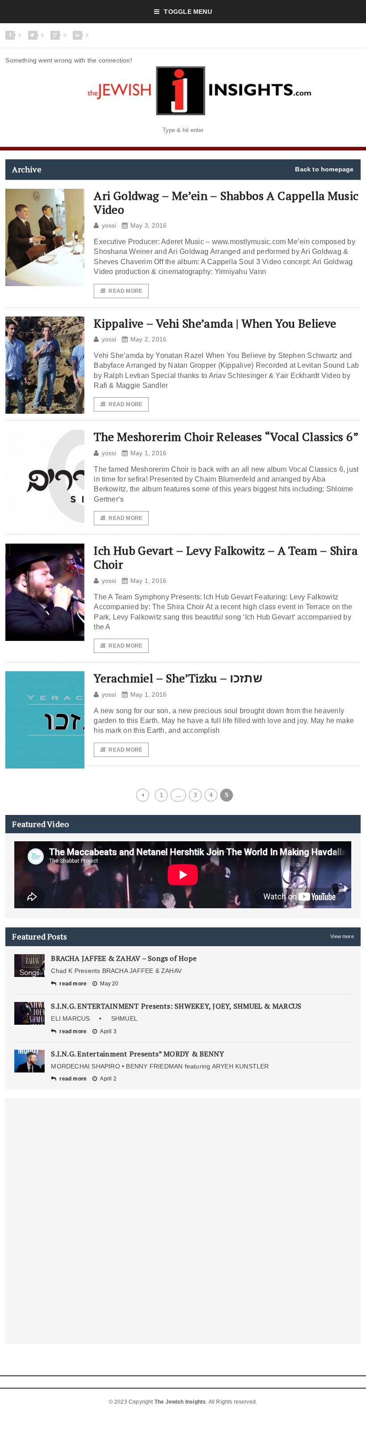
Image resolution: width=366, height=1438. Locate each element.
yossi (109, 225)
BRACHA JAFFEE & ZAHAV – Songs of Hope (123, 958)
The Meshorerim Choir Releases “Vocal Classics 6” (226, 436)
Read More (125, 291)
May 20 (109, 983)
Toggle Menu (188, 11)
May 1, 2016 (148, 453)
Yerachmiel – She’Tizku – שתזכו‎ (178, 678)
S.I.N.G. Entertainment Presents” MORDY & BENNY (137, 1054)
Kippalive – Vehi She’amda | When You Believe (215, 323)
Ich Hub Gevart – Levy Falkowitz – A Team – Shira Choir (226, 557)
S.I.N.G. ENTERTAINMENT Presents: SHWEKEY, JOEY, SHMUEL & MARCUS (176, 1006)
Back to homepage (324, 169)
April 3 (108, 1031)
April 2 (108, 1078)
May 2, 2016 (148, 339)
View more (342, 936)
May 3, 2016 (148, 225)
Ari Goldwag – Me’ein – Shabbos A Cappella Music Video (226, 202)
